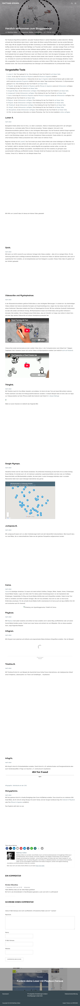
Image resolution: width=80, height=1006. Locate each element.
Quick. (10, 76)
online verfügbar (65, 112)
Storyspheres (12, 110)
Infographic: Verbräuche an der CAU (16, 785)
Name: (7, 932)
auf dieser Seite (55, 74)
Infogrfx (11, 107)
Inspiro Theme (66, 1003)
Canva (10, 95)
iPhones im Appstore (45, 76)
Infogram (10, 102)
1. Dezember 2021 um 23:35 (13, 887)
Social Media (38, 32)
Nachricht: (8, 914)
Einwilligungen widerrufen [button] (35, 996)
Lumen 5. (10, 74)
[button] (7, 848)
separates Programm (22, 81)
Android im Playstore (27, 76)
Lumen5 (22, 141)
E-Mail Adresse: (10, 940)
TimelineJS (12, 105)
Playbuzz (10, 100)
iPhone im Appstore (17, 802)
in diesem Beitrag (53, 396)
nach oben (8, 122)
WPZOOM (75, 1003)
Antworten (27, 887)
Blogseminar (24, 32)
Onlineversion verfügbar (29, 91)
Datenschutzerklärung (71, 994)
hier (27, 74)
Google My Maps (13, 91)
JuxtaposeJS (11, 93)
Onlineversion (62, 86)
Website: (7, 948)
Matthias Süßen (10, 3)
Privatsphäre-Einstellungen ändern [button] (37, 994)
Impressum (5, 994)
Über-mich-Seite (40, 865)
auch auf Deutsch (67, 350)
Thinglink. (11, 86)
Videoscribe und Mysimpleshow (17, 79)
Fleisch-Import (40, 657)
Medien (31, 32)
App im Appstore (44, 79)
